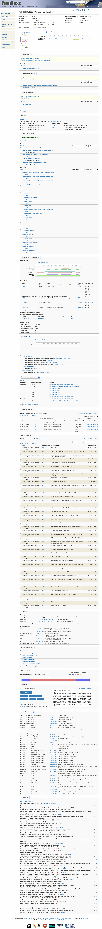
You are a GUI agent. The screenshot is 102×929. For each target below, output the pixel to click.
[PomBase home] (11, 3)
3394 (95, 889)
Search (49, 7)
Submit (55, 7)
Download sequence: (26, 692)
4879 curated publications (32, 6)
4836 (95, 903)
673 (95, 845)
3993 (95, 896)
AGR (53, 619)
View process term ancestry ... (29, 87)
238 (95, 829)
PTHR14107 (25, 307)
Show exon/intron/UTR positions (78, 672)
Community (85, 7)
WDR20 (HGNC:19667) (45, 619)
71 (95, 811)
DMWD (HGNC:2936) (44, 621)
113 (92, 286)
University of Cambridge (54, 918)
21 (95, 808)
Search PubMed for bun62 (26, 801)
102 (95, 816)
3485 (95, 892)
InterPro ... (34, 310)
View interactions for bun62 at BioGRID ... (88, 413)
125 (72, 318)
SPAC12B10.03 (39, 631)
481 (95, 836)
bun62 (51, 719)
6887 (95, 910)
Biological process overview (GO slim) (30, 77)
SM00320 (24, 286)
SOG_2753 (38, 628)
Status (70, 7)
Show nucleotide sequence (28, 688)
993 (95, 856)
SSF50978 (24, 302)
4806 (95, 900)
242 (95, 833)
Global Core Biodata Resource (46, 920)
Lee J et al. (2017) (91, 420)
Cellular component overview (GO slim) (30, 96)
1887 (95, 874)
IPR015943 (80, 298)
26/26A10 (52, 731)
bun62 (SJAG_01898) (44, 623)
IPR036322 (80, 302)
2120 (95, 878)
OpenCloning (23, 706)
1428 (95, 863)
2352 (95, 881)
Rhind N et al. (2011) (81, 623)
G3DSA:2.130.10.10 (27, 298)
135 (92, 302)
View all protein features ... (54, 32)
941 (95, 852)
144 (92, 298)
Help (98, 7)
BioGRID (38, 413)
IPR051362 (80, 307)
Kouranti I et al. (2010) (92, 424)
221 (95, 825)
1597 (95, 870)
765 (95, 849)
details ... (69, 809)
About (92, 7)
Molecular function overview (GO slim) (30, 58)
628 (95, 840)
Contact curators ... (91, 10)
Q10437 (38, 635)
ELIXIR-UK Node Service (62, 920)
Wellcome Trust (28, 918)
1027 (95, 859)
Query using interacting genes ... (28, 415)
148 (95, 822)
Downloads (77, 7)
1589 (95, 867)
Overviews (63, 7)
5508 (95, 907)
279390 (52, 742)
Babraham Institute (84, 918)
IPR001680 (80, 286)
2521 (95, 885)
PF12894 (24, 285)
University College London (65, 918)
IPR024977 (80, 285)
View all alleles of (26, 141)
